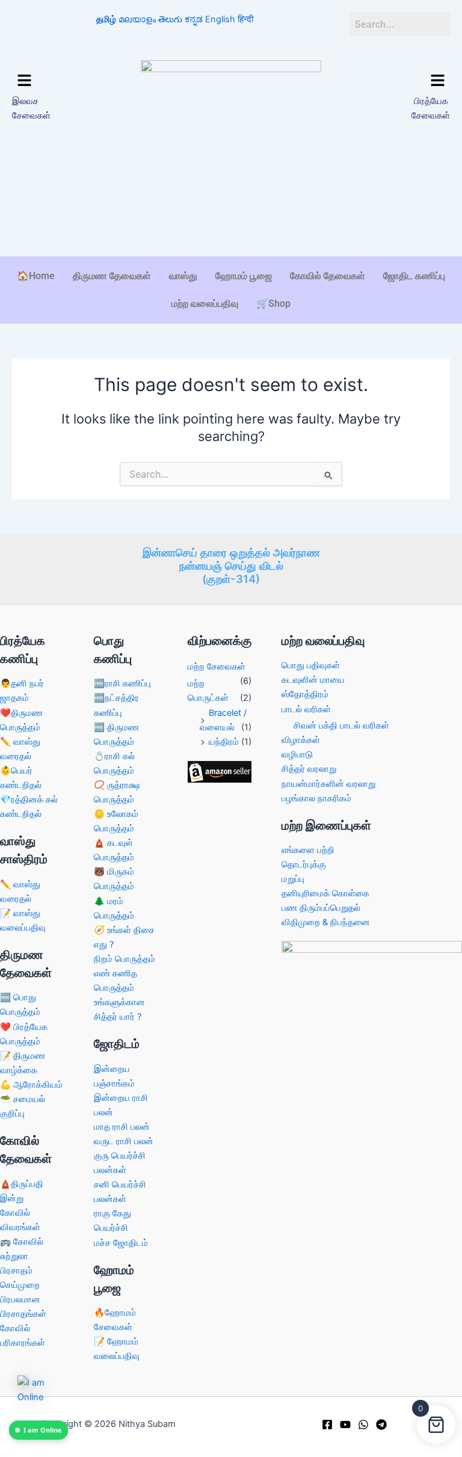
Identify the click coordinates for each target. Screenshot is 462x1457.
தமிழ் (106, 19)
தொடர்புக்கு (304, 864)
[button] (62, 81)
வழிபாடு (297, 754)
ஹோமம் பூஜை (243, 276)
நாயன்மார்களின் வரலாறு (328, 783)
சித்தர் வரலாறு (309, 768)
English (220, 19)
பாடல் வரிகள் (306, 709)
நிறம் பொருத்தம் (124, 958)
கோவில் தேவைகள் (327, 276)
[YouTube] (345, 1424)
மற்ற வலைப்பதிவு (204, 303)
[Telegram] (381, 1424)
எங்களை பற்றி (308, 850)
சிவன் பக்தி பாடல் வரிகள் (341, 725)
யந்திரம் (224, 741)
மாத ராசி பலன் (122, 1126)
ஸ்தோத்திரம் (305, 694)
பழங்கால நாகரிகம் (316, 798)
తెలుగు (170, 19)
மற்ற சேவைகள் (216, 666)
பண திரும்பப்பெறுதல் (321, 907)
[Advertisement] (231, 219)
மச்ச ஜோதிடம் (121, 1242)
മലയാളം (137, 19)
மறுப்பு (293, 878)
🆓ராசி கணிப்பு (122, 683)
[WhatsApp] (363, 1424)
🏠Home (36, 276)
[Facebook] (327, 1424)
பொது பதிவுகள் (311, 665)
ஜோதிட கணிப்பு (414, 276)
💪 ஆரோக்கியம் (31, 1084)
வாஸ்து (183, 276)
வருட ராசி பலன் (123, 1141)
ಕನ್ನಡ (194, 19)
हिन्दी (245, 19)
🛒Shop (273, 303)
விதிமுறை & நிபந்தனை (326, 922)
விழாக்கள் (301, 740)
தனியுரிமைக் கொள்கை (325, 893)
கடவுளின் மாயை (313, 679)
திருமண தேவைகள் (112, 276)
